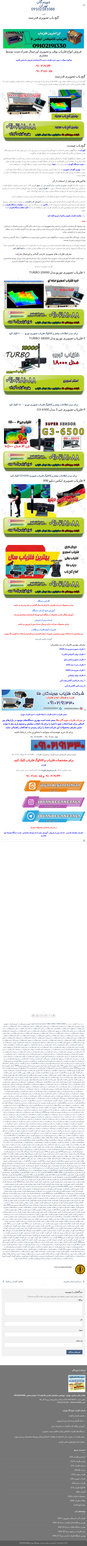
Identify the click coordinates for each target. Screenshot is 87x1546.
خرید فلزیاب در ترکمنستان (76, 1119)
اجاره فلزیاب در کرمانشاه (56, 1056)
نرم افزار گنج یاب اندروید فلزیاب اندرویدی (51, 1256)
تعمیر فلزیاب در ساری (49, 1091)
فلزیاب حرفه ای (50, 1196)
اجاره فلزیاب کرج (50, 1061)
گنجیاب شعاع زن (20, 1240)
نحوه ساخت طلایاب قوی (38, 1251)
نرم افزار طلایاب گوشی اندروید (45, 1254)
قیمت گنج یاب (16, 1226)
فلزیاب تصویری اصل (23, 1186)
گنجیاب (43, 14)
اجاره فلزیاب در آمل (71, 1045)
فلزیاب (43, 765)
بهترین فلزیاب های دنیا (49, 1079)
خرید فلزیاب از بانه (17, 1110)
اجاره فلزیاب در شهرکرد (71, 1054)
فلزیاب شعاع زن (32, 1198)
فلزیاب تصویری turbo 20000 (68, 1186)
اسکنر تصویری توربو (38, 1066)
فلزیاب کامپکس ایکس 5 (70, 1202)
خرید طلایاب (80, 1107)
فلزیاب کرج (59, 1202)
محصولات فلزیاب (78, 1496)
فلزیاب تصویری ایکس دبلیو (75, 1189)
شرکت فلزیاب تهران (48, 1154)
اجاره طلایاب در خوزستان (40, 1033)
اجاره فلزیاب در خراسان (22, 1049)
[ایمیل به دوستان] (41, 1016)
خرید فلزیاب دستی (58, 1131)
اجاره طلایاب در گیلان (78, 1040)
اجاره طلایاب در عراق (23, 1035)
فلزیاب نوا (40, 1205)
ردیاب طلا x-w (78, 1145)
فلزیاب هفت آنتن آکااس (29, 1205)
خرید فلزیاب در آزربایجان (23, 1112)
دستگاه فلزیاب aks (25, 1137)
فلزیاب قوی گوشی (35, 1200)
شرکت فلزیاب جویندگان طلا (33, 1154)
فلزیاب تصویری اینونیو (42, 1189)
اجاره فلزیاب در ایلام (68, 1047)
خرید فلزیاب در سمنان (18, 1121)
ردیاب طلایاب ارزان (67, 1145)
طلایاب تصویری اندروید (20, 1156)
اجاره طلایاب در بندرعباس (77, 1031)
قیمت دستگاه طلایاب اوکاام (75, 1216)
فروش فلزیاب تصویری (43, 1163)
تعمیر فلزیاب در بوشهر (32, 1086)
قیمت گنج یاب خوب (30, 1228)
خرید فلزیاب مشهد (22, 1131)
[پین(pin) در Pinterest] (37, 1016)
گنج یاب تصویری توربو (43, 1235)
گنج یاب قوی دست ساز (31, 1237)
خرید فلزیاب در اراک (78, 1114)
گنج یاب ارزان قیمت (29, 1233)
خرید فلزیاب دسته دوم (71, 1131)
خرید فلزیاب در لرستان (17, 1126)
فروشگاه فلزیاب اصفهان (65, 1170)
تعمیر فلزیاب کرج (13, 1098)
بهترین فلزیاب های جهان (64, 1079)
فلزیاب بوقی (63, 1184)
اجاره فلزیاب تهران (18, 1042)
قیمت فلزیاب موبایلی (27, 1226)
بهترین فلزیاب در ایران (66, 1077)
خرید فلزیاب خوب (36, 1112)
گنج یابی (75, 1240)
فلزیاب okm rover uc (49, 1177)
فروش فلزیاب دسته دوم (67, 1165)
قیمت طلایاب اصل (62, 1219)
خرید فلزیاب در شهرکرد (70, 1124)
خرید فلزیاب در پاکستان (23, 1117)
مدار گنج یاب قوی (11, 1242)
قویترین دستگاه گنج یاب (58, 1210)
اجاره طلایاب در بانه (9, 1028)
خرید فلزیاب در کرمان (72, 1126)
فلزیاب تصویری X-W (53, 1186)
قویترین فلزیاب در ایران (19, 1212)
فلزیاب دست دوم (12, 1196)
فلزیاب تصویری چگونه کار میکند (65, 1191)
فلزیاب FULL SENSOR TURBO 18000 (55, 1172)
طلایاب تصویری (32, 1156)
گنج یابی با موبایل (57, 1240)
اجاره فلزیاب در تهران (36, 1049)
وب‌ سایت (79, 1341)
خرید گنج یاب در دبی (46, 1133)
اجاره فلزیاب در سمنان (19, 1052)
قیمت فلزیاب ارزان (29, 1221)
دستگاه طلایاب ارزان (10, 1135)
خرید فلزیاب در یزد (15, 1128)
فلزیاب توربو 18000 (64, 1193)
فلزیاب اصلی (42, 1182)
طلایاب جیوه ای (70, 1158)
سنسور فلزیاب (78, 1149)
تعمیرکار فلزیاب (47, 1100)
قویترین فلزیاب (8, 1210)
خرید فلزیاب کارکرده (34, 1131)
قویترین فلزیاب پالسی (64, 1212)
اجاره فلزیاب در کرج (19, 1054)
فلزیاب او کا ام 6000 (23, 1182)
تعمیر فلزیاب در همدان (52, 1098)
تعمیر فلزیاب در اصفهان (46, 1084)
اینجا (54, 164)
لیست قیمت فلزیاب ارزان (49, 1242)
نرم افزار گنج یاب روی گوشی (30, 1256)
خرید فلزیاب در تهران (48, 1119)
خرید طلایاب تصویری (58, 1107)
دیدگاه (80, 1300)
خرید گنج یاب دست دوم (19, 1133)
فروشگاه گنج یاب (22, 1170)
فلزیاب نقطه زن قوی (77, 1205)
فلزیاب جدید (29, 1193)
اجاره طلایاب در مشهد (34, 1040)
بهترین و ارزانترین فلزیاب (20, 1079)
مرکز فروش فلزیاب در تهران (74, 1247)
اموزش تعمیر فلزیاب (34, 1070)
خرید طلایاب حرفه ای (45, 1107)
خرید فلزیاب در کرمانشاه (57, 1126)
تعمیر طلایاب (39, 1082)
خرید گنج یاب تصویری (58, 1133)
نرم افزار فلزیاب (80, 1256)
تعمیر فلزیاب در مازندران (14, 1096)
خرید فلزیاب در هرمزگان (56, 1128)
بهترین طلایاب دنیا (75, 1075)
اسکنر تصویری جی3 (8, 1066)
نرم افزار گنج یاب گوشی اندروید (11, 1256)
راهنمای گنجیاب (18, 1142)
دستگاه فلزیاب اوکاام (51, 1140)
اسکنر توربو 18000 (79, 1068)
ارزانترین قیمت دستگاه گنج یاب (39, 1063)
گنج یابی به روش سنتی (44, 1240)
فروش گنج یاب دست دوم (32, 1168)
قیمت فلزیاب (40, 1221)
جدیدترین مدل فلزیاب (20, 1103)
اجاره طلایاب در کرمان (38, 1038)
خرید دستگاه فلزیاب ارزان (37, 1105)
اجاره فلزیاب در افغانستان (15, 1045)
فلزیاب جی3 (68, 1196)
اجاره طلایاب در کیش (8, 1038)
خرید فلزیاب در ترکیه (61, 1119)
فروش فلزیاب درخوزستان (14, 1163)
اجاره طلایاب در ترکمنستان (18, 1031)
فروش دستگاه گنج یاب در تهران (27, 1161)
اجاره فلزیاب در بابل (56, 1047)
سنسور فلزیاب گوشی (39, 1149)
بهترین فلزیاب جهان (79, 1077)
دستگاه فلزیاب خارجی (24, 1140)
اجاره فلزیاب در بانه (43, 1047)
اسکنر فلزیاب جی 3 (8, 1068)
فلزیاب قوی (22, 1198)
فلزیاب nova (10, 1172)
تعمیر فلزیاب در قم (46, 1093)
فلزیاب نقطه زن (38, 1202)
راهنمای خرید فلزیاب (63, 1142)
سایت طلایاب (70, 1147)
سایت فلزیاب (49, 1147)
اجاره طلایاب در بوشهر (62, 1031)
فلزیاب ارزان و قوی (74, 1182)
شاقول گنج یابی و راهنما (14, 1281)
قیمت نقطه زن (45, 1230)
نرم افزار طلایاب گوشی (62, 1254)
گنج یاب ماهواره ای (18, 1237)
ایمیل (80, 1330)
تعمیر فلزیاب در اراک (74, 1084)
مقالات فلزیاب (80, 1500)
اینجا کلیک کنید (18, 248)
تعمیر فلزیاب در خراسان (41, 1089)
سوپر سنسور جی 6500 (51, 1151)
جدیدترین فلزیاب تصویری (48, 1103)
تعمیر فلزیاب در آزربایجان (18, 1082)
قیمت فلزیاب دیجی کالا (55, 1226)
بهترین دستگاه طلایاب (77, 1527)
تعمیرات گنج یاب (58, 1100)
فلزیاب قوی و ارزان (23, 1200)
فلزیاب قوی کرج (46, 1200)
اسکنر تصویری (77, 1066)
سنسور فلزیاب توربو (67, 1149)
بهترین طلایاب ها (32, 1075)
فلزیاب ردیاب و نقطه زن (56, 1198)
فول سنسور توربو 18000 (13, 1205)
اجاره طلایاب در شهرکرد (37, 1035)
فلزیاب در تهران (31, 1196)
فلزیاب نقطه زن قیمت (63, 1205)
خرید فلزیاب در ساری (32, 1121)
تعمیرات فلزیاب (68, 1100)
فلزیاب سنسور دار (42, 1198)
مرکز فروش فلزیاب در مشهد (57, 1247)
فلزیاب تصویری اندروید (10, 1186)
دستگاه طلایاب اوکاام (60, 1137)
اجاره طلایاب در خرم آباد (56, 1033)
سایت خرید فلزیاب (15, 1145)
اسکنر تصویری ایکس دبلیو (52, 1066)
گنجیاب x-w (29, 1240)
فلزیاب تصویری (13, 1184)
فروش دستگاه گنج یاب (43, 1161)
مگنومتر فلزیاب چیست (62, 1251)
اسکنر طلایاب (50, 1068)
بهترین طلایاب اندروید (18, 1073)
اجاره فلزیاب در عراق (57, 1054)
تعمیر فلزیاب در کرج (34, 1093)
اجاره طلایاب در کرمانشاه (23, 1038)
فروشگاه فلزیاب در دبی (35, 1170)
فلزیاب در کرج (21, 1196)
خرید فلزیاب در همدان (42, 1128)
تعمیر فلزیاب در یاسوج (38, 1098)
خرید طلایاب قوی (73, 1110)
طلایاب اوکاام (42, 1156)
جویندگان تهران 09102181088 (43, 5)
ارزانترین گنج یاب (24, 1063)
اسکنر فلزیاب (41, 1068)
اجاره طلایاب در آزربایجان (50, 1026)
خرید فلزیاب (64, 1110)
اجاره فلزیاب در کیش (41, 1056)
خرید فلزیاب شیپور (46, 1131)
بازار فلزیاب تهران (8, 1070)
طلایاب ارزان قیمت (62, 1156)
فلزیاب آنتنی (36, 1179)
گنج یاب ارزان (40, 1233)
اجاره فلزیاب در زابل (60, 1052)
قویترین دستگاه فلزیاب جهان (74, 1210)
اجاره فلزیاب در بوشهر (14, 1047)
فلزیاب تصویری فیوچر (32, 1191)
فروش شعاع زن (12, 1161)
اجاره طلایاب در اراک (23, 1026)
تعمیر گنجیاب (77, 1100)
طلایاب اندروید (51, 1156)
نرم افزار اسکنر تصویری (73, 1281)
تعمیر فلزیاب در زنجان (63, 1091)
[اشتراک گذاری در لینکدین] (33, 1016)
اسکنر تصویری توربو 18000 (23, 1066)
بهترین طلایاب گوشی (63, 1075)
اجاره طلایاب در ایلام (34, 1028)
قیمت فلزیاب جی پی (47, 1223)
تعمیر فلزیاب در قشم (59, 1093)
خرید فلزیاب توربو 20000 (49, 1112)
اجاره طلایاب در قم (79, 1038)
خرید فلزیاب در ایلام (9, 1114)
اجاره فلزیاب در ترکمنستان (52, 1049)
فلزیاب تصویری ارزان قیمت (38, 1186)
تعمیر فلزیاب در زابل (76, 1091)
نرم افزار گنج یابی (68, 1258)
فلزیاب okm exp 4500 (19, 1175)
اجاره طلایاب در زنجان (13, 1033)
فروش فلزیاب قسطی (40, 1165)
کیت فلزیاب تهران (65, 1233)
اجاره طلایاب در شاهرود (52, 1035)
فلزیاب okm (74, 1175)
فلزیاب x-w (60, 1179)
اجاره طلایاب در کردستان (53, 1038)
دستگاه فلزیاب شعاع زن (10, 1140)
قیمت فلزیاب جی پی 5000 (32, 1223)
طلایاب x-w (10, 1154)
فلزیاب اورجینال (11, 1182)
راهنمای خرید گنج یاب (50, 1142)
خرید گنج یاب (12, 1131)
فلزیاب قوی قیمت (57, 1200)
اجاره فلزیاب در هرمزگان (50, 1059)
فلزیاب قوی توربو (68, 1200)
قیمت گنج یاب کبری (18, 1228)
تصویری (48, 226)
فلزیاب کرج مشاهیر (49, 1202)
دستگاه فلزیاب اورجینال (65, 1140)
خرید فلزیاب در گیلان (30, 1126)
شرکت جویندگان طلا (27, 1151)
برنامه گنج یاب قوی (78, 1073)
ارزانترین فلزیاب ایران (67, 1063)
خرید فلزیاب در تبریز (10, 1117)
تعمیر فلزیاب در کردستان (20, 1093)
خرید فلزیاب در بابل (78, 1117)
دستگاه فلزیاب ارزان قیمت (11, 1137)
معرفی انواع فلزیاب (21, 1249)
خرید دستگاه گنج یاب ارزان (20, 1105)
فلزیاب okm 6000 (42, 1175)
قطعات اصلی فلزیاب (68, 1207)
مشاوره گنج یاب (42, 1249)
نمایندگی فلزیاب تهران (21, 1258)
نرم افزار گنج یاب (70, 1256)
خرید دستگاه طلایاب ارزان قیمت (55, 1105)
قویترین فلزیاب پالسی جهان (48, 1212)
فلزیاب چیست (60, 1196)
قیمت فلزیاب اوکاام (73, 1223)
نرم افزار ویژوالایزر (39, 1258)
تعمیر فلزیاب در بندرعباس (47, 1086)
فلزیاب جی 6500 (78, 1196)
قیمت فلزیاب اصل (17, 1221)
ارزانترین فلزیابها (55, 1063)
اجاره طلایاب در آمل (36, 1026)
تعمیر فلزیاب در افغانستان (31, 1084)
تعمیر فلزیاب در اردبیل (61, 1084)
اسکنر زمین (58, 1068)
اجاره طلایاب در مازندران (49, 1040)
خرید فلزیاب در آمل (9, 1112)
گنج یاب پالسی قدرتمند (43, 639)
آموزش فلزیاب (13, 1024)
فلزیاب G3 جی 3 (39, 1172)
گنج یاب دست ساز (51, 1237)
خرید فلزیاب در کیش (43, 1126)
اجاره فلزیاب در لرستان (14, 1056)
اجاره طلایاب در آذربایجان (66, 1026)
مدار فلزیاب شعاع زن (23, 1242)
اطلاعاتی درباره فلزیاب (65, 1070)
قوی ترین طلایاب (56, 1207)
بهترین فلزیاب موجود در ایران (23, 1077)
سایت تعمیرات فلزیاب (28, 1145)
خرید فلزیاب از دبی (74, 1112)
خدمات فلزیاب (79, 1465)
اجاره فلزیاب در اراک (58, 1045)
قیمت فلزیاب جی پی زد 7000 (15, 1223)
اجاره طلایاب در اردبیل (10, 1026)
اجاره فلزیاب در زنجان (46, 1052)
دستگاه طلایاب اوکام (47, 1137)
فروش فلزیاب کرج (14, 1165)
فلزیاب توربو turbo (39, 1193)
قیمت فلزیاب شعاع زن (41, 1226)
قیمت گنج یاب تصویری (73, 1228)
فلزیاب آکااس (45, 1179)
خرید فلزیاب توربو (63, 1112)
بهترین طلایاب (30, 1073)
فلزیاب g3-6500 (29, 1172)
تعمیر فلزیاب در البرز (16, 1084)
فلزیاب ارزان (28, 1179)
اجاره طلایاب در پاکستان (47, 1031)
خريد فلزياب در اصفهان (72, 1105)
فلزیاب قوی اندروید (13, 1198)
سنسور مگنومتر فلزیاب (12, 1149)
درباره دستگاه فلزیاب (23, 1135)
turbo (43, 1024)
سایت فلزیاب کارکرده (38, 1147)
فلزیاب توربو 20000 (51, 1193)
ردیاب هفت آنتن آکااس (54, 1145)
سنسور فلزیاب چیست (53, 1149)
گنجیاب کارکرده (72, 1242)
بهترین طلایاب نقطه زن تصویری (46, 1075)
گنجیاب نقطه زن (62, 1242)
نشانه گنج (81, 1505)
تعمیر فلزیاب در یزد (25, 1098)
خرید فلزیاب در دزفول (71, 1121)
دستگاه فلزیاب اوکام (38, 1140)
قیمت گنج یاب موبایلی (71, 1230)
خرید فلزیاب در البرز (22, 1114)
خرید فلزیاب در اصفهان (51, 1114)
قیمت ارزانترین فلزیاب (25, 1214)
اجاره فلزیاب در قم (31, 1054)
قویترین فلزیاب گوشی (74, 1214)
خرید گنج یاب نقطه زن (72, 1135)
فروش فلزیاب (68, 1163)
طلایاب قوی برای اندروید (76, 1161)
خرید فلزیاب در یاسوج (28, 1128)
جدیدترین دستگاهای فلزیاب (65, 1103)
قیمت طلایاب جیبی (36, 1219)
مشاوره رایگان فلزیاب (78, 1249)
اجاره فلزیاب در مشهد (65, 1059)
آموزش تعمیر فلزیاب (24, 1024)
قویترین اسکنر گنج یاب (44, 1207)
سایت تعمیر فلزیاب (41, 1145)
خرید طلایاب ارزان (70, 1107)
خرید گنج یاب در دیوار (33, 1133)
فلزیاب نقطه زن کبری (49, 1205)
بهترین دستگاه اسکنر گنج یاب (74, 1522)
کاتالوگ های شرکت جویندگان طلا (13, 1230)
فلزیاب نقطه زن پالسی (26, 1202)
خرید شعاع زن (7, 1105)
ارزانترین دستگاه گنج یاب (21, 1061)
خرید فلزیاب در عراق (56, 1124)
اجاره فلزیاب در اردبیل (45, 1045)
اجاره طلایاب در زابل (26, 1033)
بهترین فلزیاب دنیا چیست (40, 1077)
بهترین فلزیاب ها (76, 1079)
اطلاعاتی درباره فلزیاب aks (49, 1070)
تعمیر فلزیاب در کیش (57, 1096)
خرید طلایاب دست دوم (18, 1107)
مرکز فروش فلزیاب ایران (10, 1244)
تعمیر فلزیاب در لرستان (30, 1096)
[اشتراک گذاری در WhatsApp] (54, 1016)
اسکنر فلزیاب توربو (20, 1068)
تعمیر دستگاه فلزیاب (49, 1082)
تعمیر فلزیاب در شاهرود (21, 1091)
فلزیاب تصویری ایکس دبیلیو (58, 1189)
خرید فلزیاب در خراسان (34, 1119)
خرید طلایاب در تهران (31, 1107)
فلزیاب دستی (80, 1483)
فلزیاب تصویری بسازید (28, 1189)
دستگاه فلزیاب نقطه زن (77, 1142)
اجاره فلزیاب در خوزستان (74, 1052)
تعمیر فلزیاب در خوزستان (11, 1089)
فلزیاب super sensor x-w (14, 1177)
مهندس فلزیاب (50, 1251)
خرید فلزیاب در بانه (66, 1117)
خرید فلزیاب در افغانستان (36, 1114)
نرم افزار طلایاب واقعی (9, 1254)
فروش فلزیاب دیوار (53, 1165)
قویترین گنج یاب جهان (51, 1214)
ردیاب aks (10, 1142)
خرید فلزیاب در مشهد (70, 1128)
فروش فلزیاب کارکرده (27, 1165)
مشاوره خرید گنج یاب (28, 1247)
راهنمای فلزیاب (38, 1142)
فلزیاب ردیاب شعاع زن (70, 1198)
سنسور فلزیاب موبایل (26, 1149)
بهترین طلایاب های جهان (19, 1075)
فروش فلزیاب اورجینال (57, 1163)
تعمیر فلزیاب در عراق (72, 1093)
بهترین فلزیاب (7, 1075)
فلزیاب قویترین (12, 1200)
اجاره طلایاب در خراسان (71, 1033)
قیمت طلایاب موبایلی (65, 1221)
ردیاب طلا (81, 1470)
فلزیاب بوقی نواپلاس (34, 1184)
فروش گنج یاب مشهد (18, 1168)
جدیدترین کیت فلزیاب (33, 1103)
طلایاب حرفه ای (46, 1158)
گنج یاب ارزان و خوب (16, 1233)
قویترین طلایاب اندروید (34, 1210)
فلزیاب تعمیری (21, 1191)
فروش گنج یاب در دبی (47, 1168)
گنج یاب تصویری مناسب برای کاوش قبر (57, 185)
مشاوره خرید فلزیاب (42, 1247)
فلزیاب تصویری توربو (14, 1189)
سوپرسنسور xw (39, 1151)
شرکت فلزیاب (72, 1154)
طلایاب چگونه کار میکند (58, 1158)
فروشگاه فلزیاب (79, 1170)
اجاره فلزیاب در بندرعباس (29, 1047)
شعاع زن (21, 1154)
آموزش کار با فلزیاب (32, 202)
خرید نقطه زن (60, 1135)
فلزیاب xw (53, 1179)
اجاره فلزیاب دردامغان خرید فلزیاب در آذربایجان (70, 1061)
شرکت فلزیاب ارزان (61, 1154)
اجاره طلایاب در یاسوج (73, 1042)
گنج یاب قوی (42, 1237)
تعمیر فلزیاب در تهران (55, 1089)
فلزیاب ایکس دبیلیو (73, 1184)
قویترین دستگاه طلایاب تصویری (12, 1207)
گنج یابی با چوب (67, 1240)
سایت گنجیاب (18, 1147)
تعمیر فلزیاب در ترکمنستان (71, 1089)
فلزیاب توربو (74, 1193)
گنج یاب (46, 1233)
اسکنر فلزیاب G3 (32, 1068)
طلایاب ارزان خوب (74, 1156)
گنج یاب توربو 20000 (64, 1237)
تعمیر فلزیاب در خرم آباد (26, 1089)
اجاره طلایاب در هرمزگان (19, 1040)
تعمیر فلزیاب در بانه (61, 1086)
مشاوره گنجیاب (32, 1249)
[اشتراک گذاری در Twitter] (45, 1016)
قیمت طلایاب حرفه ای (23, 1219)
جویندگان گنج (9, 1103)
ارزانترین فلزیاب (79, 1063)
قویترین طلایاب (46, 1210)
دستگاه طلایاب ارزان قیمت (76, 1137)
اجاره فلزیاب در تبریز (67, 1049)
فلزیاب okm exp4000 (74, 1177)
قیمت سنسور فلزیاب (23, 1216)
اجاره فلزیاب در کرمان (71, 1056)
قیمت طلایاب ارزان (74, 1219)
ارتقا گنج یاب (33, 1061)
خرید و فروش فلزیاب (49, 1135)
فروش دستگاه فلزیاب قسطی (60, 1161)
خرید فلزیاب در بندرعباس (52, 1117)
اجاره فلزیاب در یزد (9, 1059)
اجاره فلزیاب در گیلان (28, 1056)
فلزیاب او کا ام (33, 1182)
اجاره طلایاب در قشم (9, 1035)
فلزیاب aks (82, 1172)
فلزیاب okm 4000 (65, 1175)
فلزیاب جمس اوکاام (19, 1193)
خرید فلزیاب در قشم (43, 1124)
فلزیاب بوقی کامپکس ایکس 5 (50, 1184)
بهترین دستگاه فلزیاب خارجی (63, 1073)
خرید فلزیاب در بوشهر (37, 1117)
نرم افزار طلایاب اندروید (12, 1251)
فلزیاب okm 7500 (31, 1175)
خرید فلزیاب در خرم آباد (20, 1119)
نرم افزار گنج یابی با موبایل (54, 1258)
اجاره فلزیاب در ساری (33, 1052)
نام (81, 1320)
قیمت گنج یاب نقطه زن (58, 1230)
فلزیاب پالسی (23, 1184)
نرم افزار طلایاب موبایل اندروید (26, 1254)
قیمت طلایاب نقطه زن (51, 1221)
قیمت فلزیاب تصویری (59, 1223)
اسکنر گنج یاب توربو (78, 1070)
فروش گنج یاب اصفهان (75, 1168)
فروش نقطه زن (7, 1168)
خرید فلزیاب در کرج (19, 1124)
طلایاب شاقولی (25, 1158)
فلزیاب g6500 (19, 1172)
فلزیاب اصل (50, 1182)
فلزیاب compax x (73, 1172)
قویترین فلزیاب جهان (33, 1212)
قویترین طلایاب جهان (20, 1210)
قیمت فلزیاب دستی (68, 1226)
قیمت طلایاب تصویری (49, 1219)
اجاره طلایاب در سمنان (67, 1035)
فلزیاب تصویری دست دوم (47, 1191)
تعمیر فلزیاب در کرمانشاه (71, 1096)
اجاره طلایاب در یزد (60, 1042)
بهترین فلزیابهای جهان (35, 1079)
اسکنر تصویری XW (66, 1066)
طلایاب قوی (6, 1158)
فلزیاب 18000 (8, 1170)
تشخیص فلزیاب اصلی (74, 1082)
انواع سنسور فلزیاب (21, 1070)
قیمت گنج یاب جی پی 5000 (58, 1228)
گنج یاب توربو (74, 1237)
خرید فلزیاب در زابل (59, 1121)
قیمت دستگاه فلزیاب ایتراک (57, 1216)
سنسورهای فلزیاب (77, 1151)
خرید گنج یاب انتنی (71, 1133)
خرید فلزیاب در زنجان (45, 1121)
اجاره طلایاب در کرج (67, 1038)
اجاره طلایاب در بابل (21, 1028)
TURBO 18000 (50, 1024)
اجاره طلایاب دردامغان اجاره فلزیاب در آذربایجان (39, 1042)
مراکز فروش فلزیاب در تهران (27, 1244)
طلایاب (16, 1154)
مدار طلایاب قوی (35, 1242)
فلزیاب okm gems (62, 1177)
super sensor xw (36, 1024)
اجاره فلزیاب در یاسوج (22, 1059)
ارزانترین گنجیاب (14, 1063)
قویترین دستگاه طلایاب (30, 1207)
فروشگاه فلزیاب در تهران (50, 1170)
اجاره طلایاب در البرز (47, 1028)
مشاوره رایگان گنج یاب (64, 1249)
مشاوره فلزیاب (52, 1249)
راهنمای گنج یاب (28, 1142)
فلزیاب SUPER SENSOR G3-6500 (33, 1177)
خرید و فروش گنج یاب (36, 1135)
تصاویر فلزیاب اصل (62, 1082)
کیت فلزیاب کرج (54, 1233)
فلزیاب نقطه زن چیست (11, 1202)
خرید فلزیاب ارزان (44, 1110)
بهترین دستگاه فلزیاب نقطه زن (44, 1073)
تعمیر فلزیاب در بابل (74, 1086)
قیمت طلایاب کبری (77, 1221)
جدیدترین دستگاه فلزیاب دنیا (18, 1100)
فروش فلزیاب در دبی (29, 1163)
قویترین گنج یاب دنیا (38, 1214)
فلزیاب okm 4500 (54, 1175)
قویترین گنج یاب (63, 1214)
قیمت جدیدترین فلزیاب (10, 1214)
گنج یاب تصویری (73, 1235)
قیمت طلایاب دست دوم (9, 1219)
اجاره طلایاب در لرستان (64, 1040)
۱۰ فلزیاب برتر (44, 188)
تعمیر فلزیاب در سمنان (36, 1091)
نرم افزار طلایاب (25, 1251)
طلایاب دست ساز (35, 1158)
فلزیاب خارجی (40, 1196)
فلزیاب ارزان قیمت (18, 1179)
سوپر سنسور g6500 (65, 1151)
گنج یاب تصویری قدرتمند (29, 1235)
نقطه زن (30, 1258)
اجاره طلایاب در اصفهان (77, 1028)
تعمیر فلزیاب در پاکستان (18, 1086)
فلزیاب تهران (12, 1191)
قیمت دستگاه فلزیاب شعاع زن (40, 1216)
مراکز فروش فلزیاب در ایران (44, 1244)
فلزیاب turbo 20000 (70, 1179)
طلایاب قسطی (15, 1158)
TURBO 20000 (60, 1024)
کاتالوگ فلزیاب (79, 1487)
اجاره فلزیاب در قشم (43, 1054)
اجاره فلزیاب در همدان (36, 1059)
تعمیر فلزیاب (30, 1082)
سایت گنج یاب (27, 1147)
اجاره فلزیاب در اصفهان (31, 1045)
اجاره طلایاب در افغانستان (62, 1028)
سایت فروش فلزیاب (60, 1147)
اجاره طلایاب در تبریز (33, 1031)
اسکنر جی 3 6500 (68, 1068)
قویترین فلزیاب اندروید (78, 1212)
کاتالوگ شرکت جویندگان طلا (32, 1230)
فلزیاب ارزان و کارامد (61, 1182)
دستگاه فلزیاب (36, 1137)
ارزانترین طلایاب (8, 1061)
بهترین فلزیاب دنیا (53, 1077)
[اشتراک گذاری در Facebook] (50, 1016)
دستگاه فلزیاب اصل (78, 1140)
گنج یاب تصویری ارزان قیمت (59, 1235)
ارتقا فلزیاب (41, 1061)
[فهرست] (84, 5)
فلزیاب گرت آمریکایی (77, 1518)
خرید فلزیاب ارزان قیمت (30, 1110)
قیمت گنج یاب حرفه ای (43, 1228)
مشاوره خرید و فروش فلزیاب (13, 1247)
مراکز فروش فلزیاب (60, 1244)
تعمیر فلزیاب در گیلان (43, 1096)
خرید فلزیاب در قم (31, 1124)
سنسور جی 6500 (8, 1147)
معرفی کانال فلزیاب (76, 1251)
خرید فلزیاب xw (55, 1110)
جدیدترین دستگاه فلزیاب (34, 1100)
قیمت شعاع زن (12, 1216)
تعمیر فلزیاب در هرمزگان (66, 1098)
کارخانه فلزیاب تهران (77, 1233)
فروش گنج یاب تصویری (61, 1168)
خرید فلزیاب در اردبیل (65, 1114)
